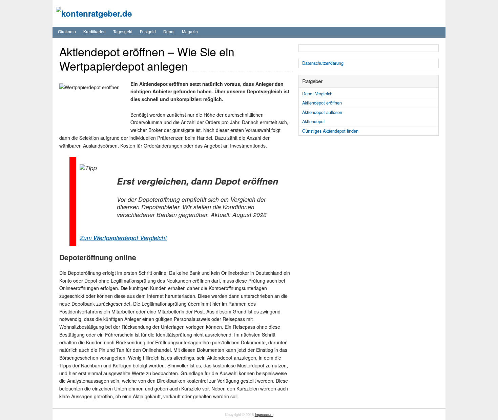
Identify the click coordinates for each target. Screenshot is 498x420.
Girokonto (67, 32)
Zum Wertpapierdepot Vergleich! (123, 237)
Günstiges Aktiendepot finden (330, 131)
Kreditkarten (94, 32)
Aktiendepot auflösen (322, 112)
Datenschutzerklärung (323, 63)
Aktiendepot (313, 121)
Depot (168, 32)
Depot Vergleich (317, 94)
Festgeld (148, 32)
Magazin (190, 32)
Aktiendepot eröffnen (322, 103)
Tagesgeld (122, 32)
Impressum (264, 414)
